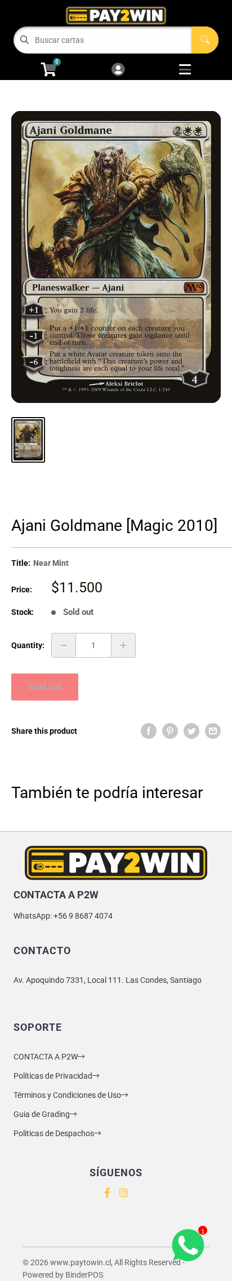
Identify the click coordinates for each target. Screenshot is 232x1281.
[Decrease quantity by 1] (63, 645)
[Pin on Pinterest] (170, 731)
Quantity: (27, 645)
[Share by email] (213, 731)
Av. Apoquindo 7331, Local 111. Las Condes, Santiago (108, 980)
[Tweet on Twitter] (191, 731)
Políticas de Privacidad (53, 1075)
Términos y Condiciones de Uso (67, 1095)
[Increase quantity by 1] (123, 645)
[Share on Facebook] (149, 731)
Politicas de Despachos (54, 1133)
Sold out (44, 686)
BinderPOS (84, 1274)
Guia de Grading (42, 1114)
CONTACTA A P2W (46, 1056)
